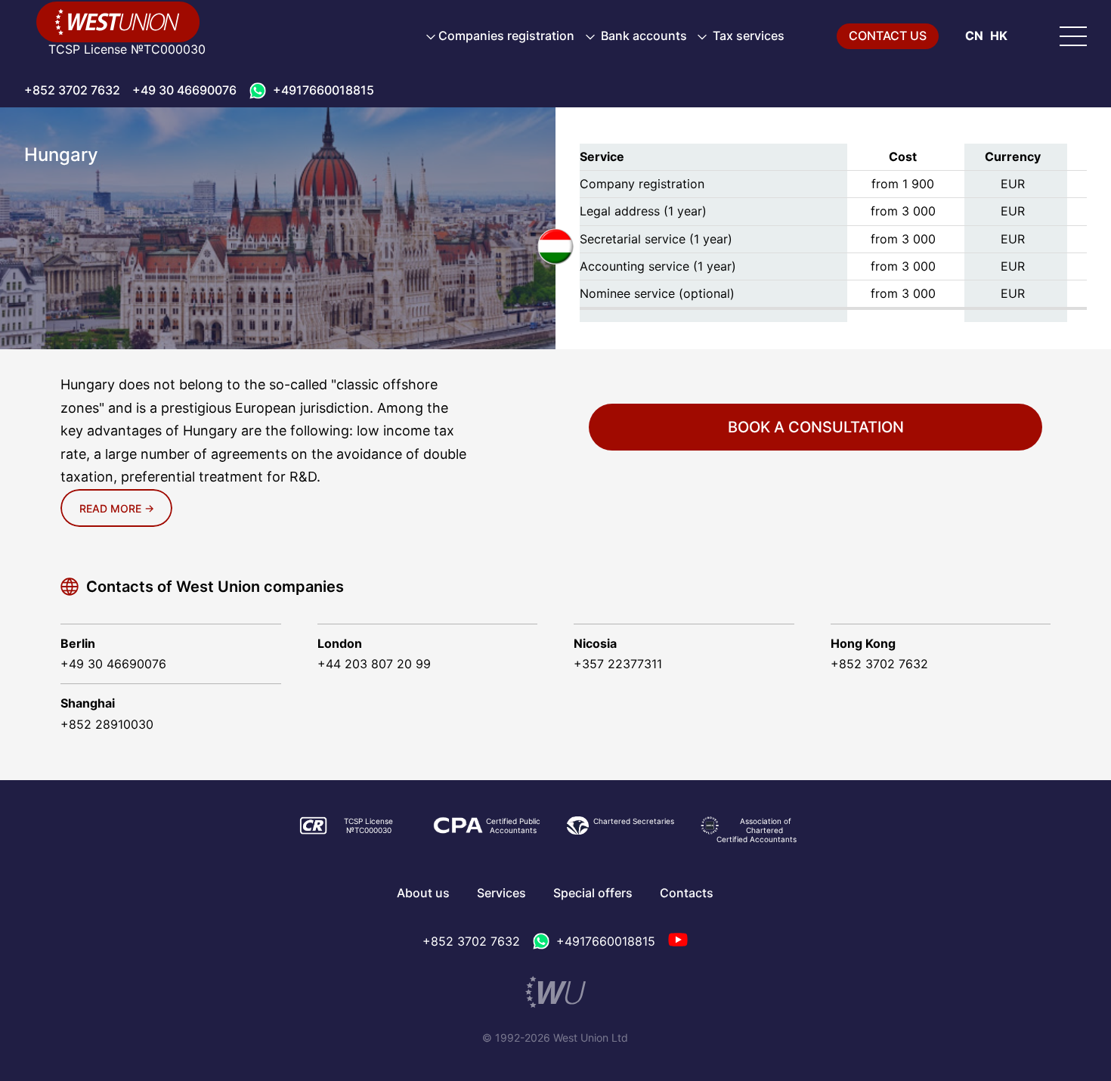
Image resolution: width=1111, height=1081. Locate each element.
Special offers (593, 892)
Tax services (747, 35)
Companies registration (506, 35)
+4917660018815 (323, 90)
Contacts (686, 892)
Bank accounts (642, 35)
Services (501, 892)
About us (423, 892)
